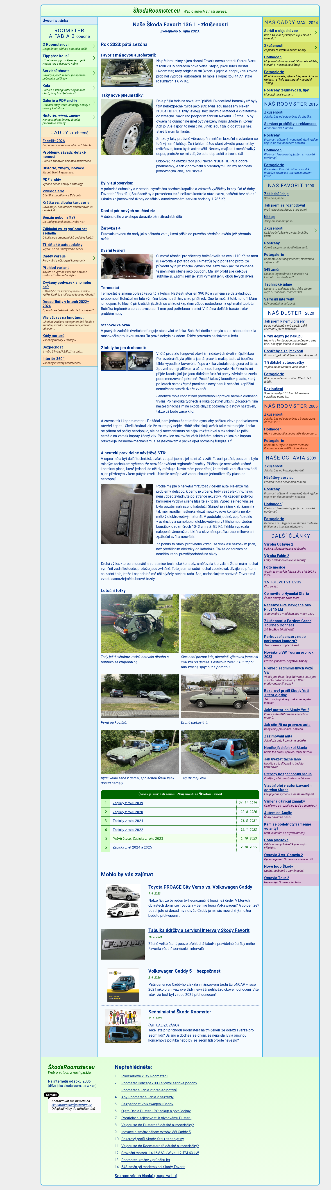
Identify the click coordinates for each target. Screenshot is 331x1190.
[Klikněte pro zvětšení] (127, 86)
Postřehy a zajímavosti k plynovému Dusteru (156, 1118)
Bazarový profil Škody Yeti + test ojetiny (152, 1139)
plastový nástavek (241, 406)
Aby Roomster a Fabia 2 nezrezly (147, 1097)
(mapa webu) (146, 1176)
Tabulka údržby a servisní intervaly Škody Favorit (198, 930)
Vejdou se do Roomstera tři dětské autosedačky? (160, 1146)
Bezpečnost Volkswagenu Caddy (147, 1104)
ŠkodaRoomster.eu (180, 10)
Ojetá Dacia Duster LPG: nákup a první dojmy (156, 1111)
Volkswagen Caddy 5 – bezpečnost (184, 971)
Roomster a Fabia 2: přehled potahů (149, 1090)
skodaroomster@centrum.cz (72, 1105)
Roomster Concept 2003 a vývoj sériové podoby (159, 1083)
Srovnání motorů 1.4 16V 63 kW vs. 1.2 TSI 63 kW (160, 1153)
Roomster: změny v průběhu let (145, 1160)
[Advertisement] (266, 1095)
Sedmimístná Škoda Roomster (179, 1012)
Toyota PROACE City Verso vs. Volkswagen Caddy (200, 887)
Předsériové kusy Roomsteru (144, 1076)
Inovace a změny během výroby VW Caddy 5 (156, 1132)
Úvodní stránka (55, 20)
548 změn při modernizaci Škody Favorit (153, 1167)
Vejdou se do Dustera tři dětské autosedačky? (157, 1125)
